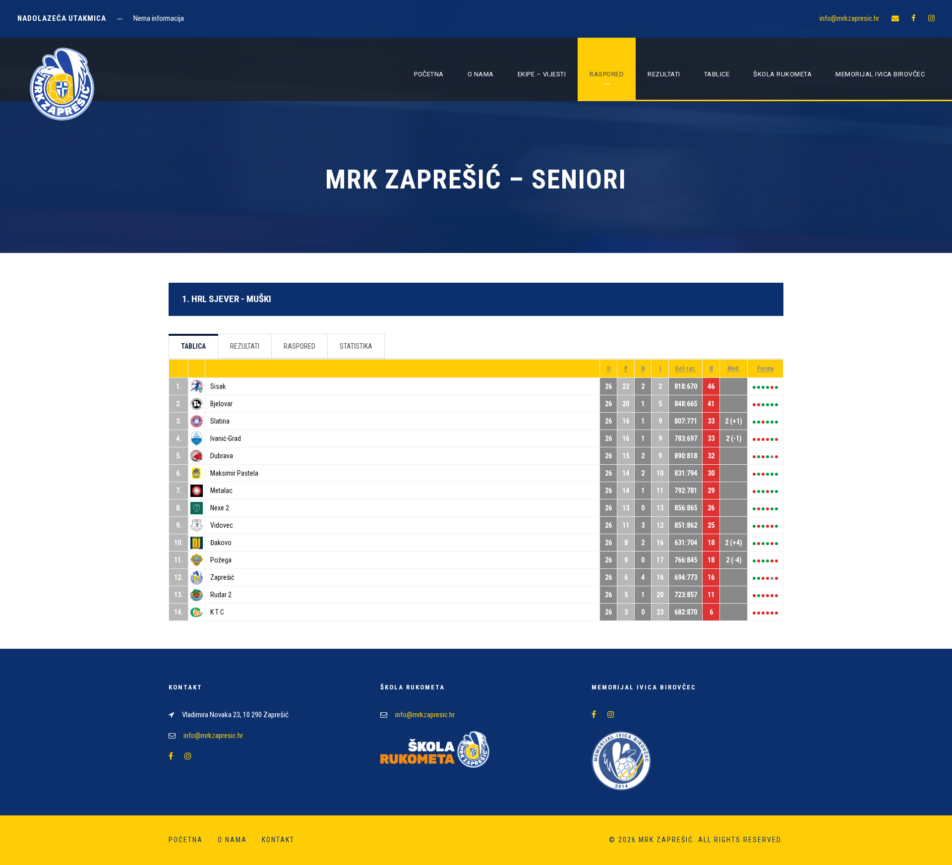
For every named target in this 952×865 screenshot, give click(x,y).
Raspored (607, 74)
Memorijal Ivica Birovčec (880, 74)
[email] (895, 18)
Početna (429, 74)
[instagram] (931, 18)
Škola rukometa (782, 74)
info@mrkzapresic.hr (849, 18)
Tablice (717, 74)
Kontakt (278, 840)
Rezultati (664, 74)
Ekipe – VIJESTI (542, 74)
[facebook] (913, 18)
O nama (481, 74)
